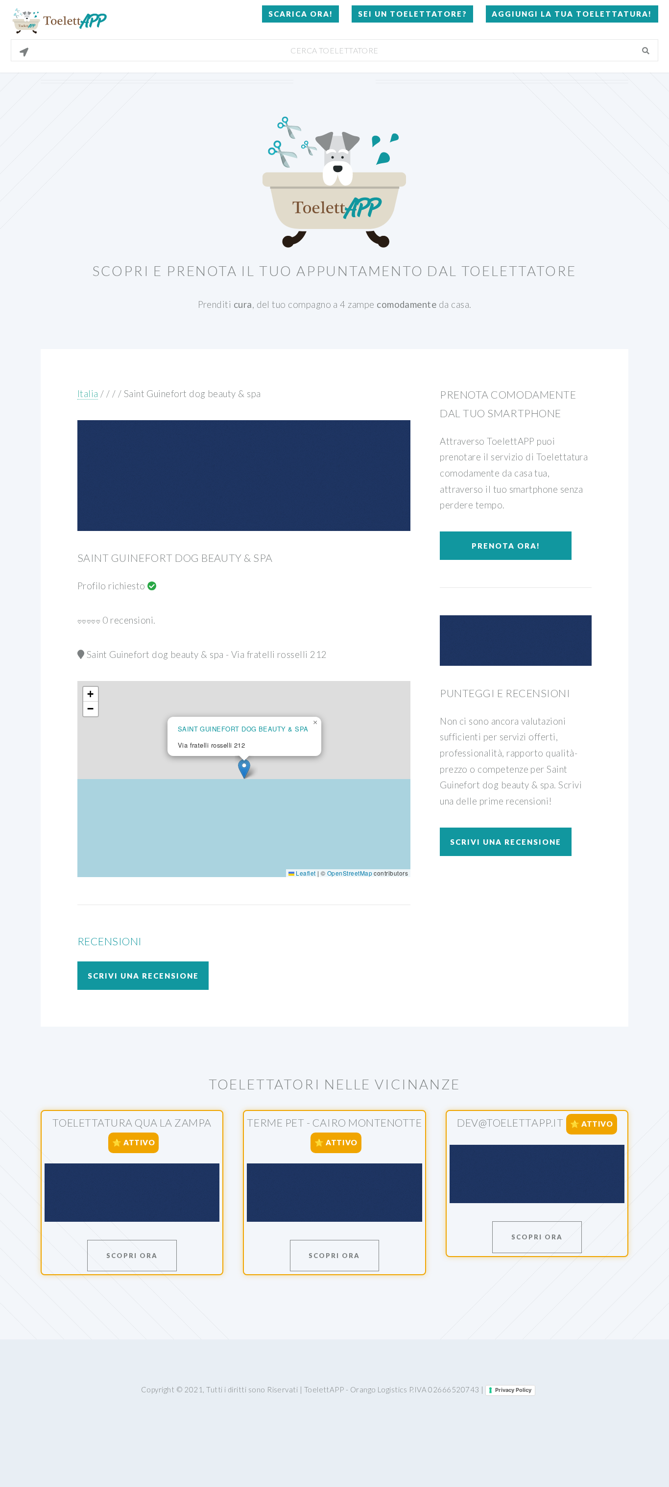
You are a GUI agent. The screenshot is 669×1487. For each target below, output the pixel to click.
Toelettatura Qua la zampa (131, 1122)
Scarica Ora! (300, 13)
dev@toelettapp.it (510, 1123)
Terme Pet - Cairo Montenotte (334, 1122)
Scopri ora (132, 1256)
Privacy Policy (513, 1389)
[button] (244, 769)
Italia (87, 393)
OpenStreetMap (349, 873)
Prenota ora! (506, 545)
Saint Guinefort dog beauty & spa (192, 393)
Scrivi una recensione (143, 975)
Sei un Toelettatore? (412, 13)
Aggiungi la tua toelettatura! (572, 13)
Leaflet (305, 873)
